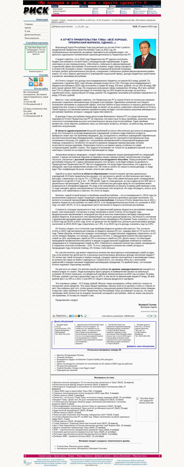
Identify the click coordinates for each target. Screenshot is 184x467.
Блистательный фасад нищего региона (72, 385)
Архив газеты (60, 456)
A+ (83, 26)
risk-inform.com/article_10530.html (118, 316)
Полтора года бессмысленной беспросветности (77, 434)
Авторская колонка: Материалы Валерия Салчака (82, 448)
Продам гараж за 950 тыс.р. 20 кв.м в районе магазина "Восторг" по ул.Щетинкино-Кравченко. (142, 330)
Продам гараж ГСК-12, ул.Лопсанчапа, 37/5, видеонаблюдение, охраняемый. (63, 329)
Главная (29, 24)
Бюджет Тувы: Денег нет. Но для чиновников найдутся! (81, 400)
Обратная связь (140, 456)
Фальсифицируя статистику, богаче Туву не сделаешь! (80, 406)
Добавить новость (103, 456)
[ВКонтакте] (70, 316)
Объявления (125, 9)
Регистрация (58, 9)
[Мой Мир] (79, 316)
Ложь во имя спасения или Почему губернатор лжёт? (80, 415)
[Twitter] (73, 316)
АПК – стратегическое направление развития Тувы (78, 430)
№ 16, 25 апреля (103, 20)
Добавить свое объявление (140, 346)
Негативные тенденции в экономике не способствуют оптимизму (85, 387)
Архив (95, 9)
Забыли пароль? (59, 11)
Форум (150, 9)
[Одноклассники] (76, 316)
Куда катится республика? (66, 410)
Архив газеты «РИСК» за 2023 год (81, 20)
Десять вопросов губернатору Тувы (71, 428)
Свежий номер (45, 456)
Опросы (137, 9)
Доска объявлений (122, 456)
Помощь (56, 13)
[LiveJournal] (81, 316)
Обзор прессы (60, 395)
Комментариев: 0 (36, 71)
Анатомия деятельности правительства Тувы (76, 432)
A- (76, 27)
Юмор (79, 456)
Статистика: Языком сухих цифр (73, 446)
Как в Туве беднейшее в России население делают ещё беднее (84, 425)
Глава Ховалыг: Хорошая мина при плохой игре (77, 423)
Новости (110, 9)
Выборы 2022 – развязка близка (69, 436)
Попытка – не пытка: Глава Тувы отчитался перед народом (82, 397)
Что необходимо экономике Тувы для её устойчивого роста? (83, 408)
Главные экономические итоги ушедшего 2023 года (78, 393)
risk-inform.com (91, 465)
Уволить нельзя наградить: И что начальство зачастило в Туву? (85, 382)
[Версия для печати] (62, 26)
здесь (25, 99)
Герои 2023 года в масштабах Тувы (70, 391)
